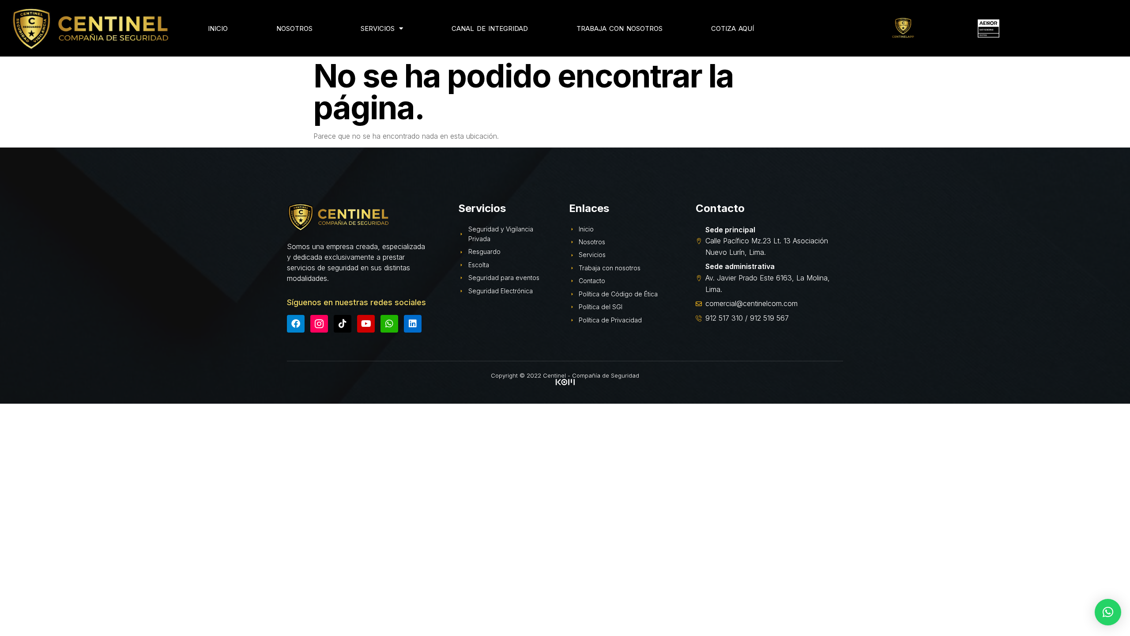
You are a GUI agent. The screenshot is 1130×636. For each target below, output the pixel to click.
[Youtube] (366, 324)
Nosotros (294, 28)
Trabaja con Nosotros (619, 28)
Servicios (378, 28)
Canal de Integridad (490, 28)
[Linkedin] (413, 324)
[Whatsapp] (389, 324)
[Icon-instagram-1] (319, 324)
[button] (1108, 612)
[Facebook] (296, 324)
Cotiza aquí (732, 28)
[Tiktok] (342, 324)
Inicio (218, 28)
